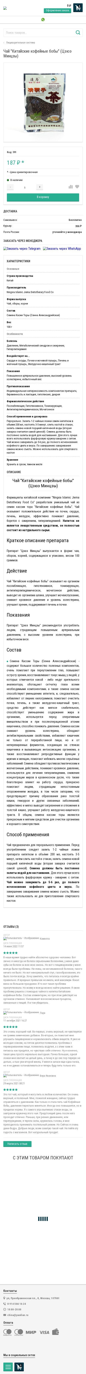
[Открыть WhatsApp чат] (43, 20)
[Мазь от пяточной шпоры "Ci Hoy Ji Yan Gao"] (43, 1204)
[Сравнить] (71, 187)
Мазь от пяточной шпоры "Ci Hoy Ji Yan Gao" (35, 1246)
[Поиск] (78, 32)
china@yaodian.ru (17, 1315)
